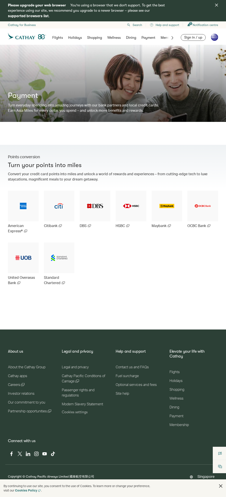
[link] (23, 212)
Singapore (206, 476)
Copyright (15, 476)
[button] (220, 486)
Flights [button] (57, 38)
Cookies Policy (26, 490)
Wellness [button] (114, 38)
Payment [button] (148, 38)
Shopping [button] (94, 38)
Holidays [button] (75, 38)
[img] (216, 5)
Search (137, 25)
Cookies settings (75, 412)
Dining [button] (131, 38)
